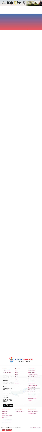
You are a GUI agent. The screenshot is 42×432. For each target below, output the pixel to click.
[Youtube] (6, 430)
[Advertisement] (21, 189)
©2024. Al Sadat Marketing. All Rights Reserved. (11, 427)
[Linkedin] (10, 430)
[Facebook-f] (3, 430)
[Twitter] (4, 430)
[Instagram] (8, 430)
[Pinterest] (11, 430)
